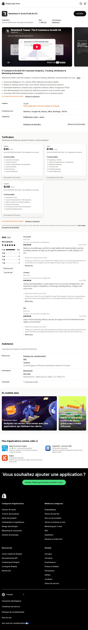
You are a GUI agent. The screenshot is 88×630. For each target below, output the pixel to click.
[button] (22, 449)
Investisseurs (50, 562)
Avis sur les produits (53, 518)
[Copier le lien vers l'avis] (32, 237)
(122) (45, 22)
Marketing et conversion (12, 531)
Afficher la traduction (32, 96)
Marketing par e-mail (53, 526)
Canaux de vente (9, 510)
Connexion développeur (11, 601)
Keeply (11, 456)
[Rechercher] (81, 4)
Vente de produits (9, 518)
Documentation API (9, 558)
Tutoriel (26, 363)
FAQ (24, 359)
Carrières (48, 558)
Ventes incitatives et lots (55, 522)
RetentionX (56, 22)
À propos (48, 554)
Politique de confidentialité (34, 356)
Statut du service (52, 583)
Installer (80, 14)
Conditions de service (11, 607)
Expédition (49, 535)
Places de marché (52, 514)
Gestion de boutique (10, 535)
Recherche (6, 571)
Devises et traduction (53, 539)
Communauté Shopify (10, 562)
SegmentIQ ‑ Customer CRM (62, 446)
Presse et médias (52, 566)
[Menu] (85, 4)
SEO (46, 531)
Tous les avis (8, 272)
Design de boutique (10, 526)
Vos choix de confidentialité (13, 623)
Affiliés (47, 575)
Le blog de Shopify (9, 566)
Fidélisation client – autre (33, 117)
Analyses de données (32, 124)
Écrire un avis (8, 268)
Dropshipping (50, 510)
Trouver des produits (10, 514)
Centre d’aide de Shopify (12, 554)
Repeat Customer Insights (18, 446)
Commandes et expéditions (13, 522)
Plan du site (6, 618)
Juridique (48, 579)
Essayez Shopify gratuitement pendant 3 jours (44, 482)
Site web (26, 374)
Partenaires (49, 571)
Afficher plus (29, 265)
